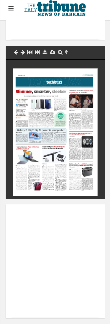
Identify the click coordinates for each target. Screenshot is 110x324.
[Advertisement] (61, 30)
